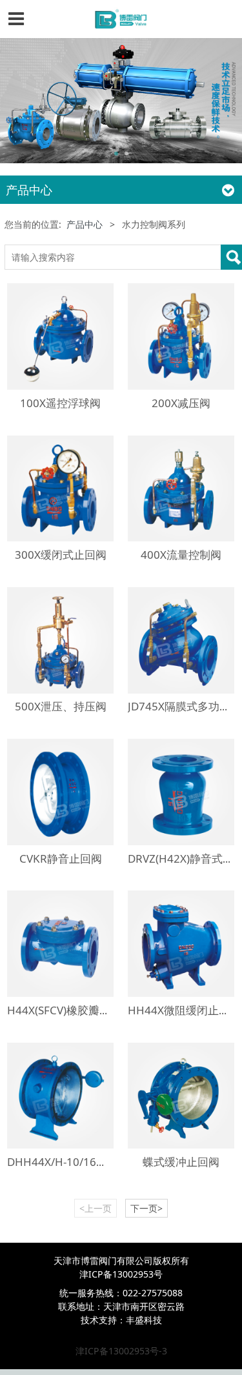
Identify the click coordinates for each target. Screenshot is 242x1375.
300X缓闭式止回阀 (60, 554)
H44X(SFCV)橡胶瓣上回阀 (69, 1010)
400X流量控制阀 (181, 554)
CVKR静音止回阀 (60, 858)
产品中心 (84, 224)
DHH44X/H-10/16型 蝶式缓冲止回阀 (97, 1161)
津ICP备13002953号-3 (121, 1351)
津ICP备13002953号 (121, 1274)
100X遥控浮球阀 (60, 403)
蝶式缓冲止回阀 (181, 1161)
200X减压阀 (181, 403)
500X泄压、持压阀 (60, 706)
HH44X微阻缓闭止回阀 (184, 1010)
